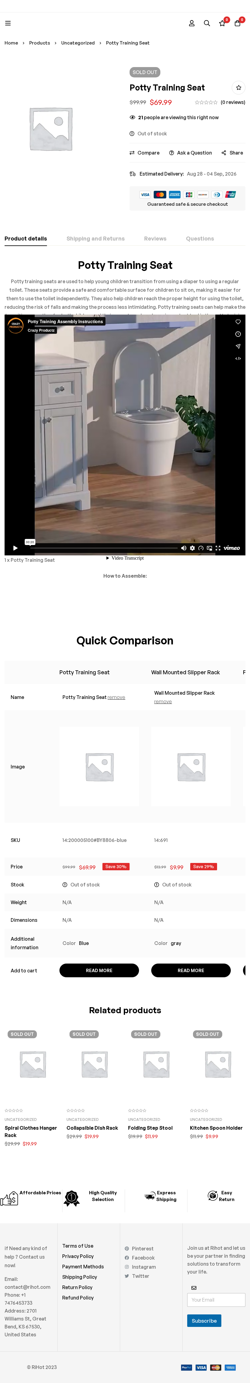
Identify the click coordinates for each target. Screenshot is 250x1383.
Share (236, 153)
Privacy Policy (78, 1256)
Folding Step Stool (150, 1128)
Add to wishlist (238, 87)
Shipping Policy (79, 1277)
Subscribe (204, 1320)
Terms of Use (77, 1246)
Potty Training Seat (84, 672)
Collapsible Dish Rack (92, 1128)
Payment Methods (83, 1267)
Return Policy (77, 1287)
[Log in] (191, 23)
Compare (148, 153)
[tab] (26, 238)
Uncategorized (78, 43)
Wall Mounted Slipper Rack (185, 672)
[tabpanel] (125, 435)
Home (11, 43)
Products (39, 43)
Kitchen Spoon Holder (216, 1128)
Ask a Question (194, 153)
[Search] (207, 23)
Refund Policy (78, 1298)
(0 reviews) (233, 102)
